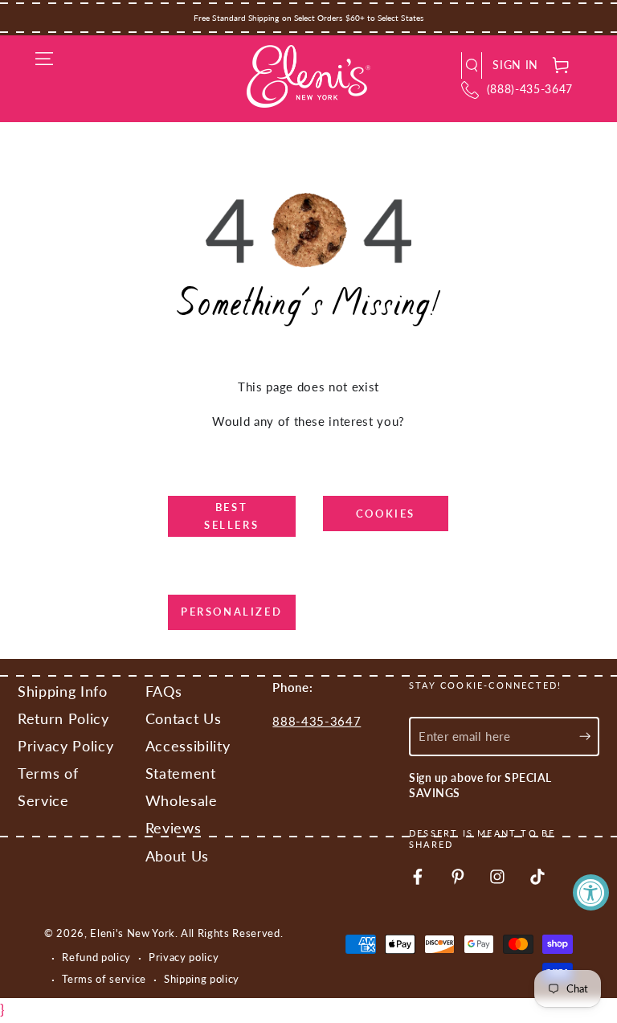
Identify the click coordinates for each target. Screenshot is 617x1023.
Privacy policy (184, 957)
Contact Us (183, 718)
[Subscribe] (589, 736)
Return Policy (63, 718)
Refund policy (96, 957)
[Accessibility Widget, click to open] (591, 892)
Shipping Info (63, 691)
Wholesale (181, 800)
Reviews (173, 828)
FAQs (163, 691)
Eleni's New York (132, 933)
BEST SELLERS (231, 516)
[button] (472, 65)
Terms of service (104, 978)
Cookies (385, 513)
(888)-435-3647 (530, 89)
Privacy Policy (65, 746)
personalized (231, 611)
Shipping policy (201, 978)
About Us (177, 856)
